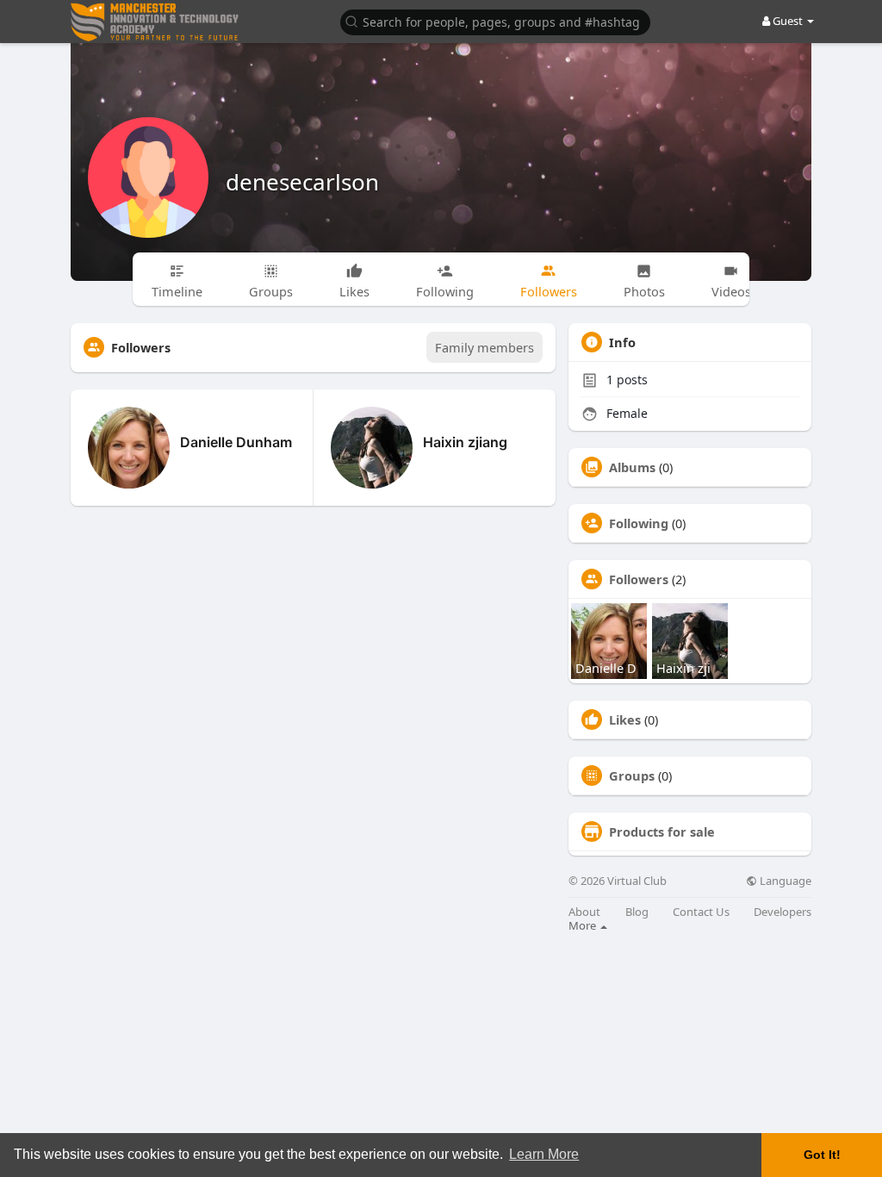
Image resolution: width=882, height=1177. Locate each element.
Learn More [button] (544, 1154)
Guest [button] (787, 20)
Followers (638, 579)
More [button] (583, 925)
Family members (484, 347)
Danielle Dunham (236, 442)
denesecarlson (302, 181)
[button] (495, 21)
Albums (632, 467)
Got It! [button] (822, 1154)
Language (784, 881)
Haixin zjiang (465, 442)
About (584, 912)
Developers (782, 912)
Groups (632, 775)
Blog (637, 912)
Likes (625, 719)
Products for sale (662, 831)
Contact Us (701, 912)
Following (638, 523)
